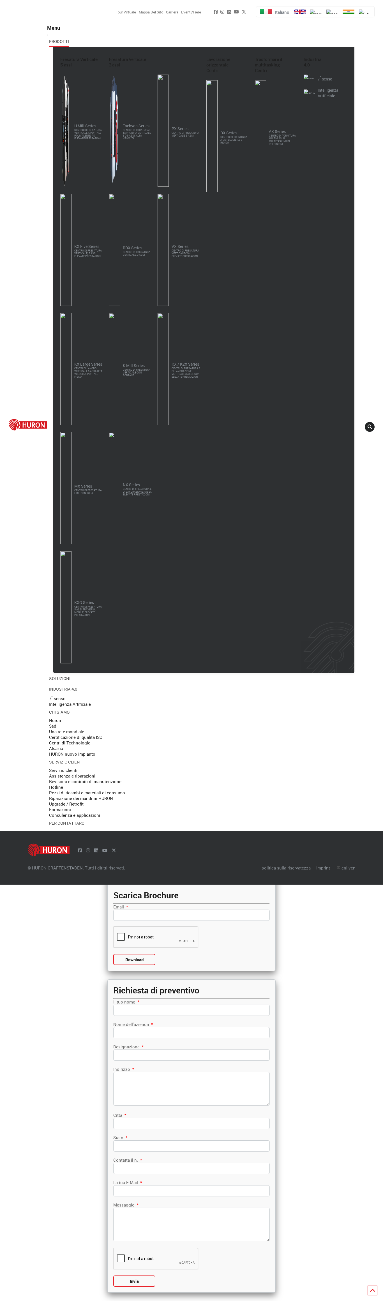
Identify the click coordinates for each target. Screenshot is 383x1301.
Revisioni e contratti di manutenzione (85, 781)
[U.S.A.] (365, 12)
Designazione (128, 1046)
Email (120, 907)
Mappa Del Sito (151, 12)
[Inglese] (300, 12)
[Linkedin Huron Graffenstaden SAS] (229, 12)
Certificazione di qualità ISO (75, 737)
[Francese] (316, 12)
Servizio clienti (63, 770)
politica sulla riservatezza (286, 868)
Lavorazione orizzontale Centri (218, 64)
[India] (348, 12)
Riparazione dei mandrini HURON (81, 798)
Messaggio (126, 1205)
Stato (120, 1137)
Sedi (53, 726)
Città (119, 1115)
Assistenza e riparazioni (72, 776)
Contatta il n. (127, 1160)
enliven (349, 868)
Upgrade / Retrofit (66, 804)
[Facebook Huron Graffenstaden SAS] (216, 12)
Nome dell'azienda (133, 1024)
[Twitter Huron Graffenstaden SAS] (244, 12)
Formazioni (60, 809)
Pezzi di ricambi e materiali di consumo (87, 792)
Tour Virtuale (126, 12)
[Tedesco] (332, 12)
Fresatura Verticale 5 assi (79, 62)
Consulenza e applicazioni (74, 815)
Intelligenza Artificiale (70, 704)
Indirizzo (123, 1069)
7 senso (57, 698)
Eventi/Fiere (191, 12)
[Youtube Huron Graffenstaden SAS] (236, 12)
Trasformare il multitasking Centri (268, 64)
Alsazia (56, 748)
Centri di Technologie (69, 743)
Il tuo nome (126, 1002)
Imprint (323, 868)
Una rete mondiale (66, 731)
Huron (55, 720)
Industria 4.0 (312, 62)
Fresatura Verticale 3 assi (127, 62)
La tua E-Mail (127, 1182)
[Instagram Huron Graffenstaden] (222, 12)
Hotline (56, 787)
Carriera (172, 12)
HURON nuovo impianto (72, 754)
